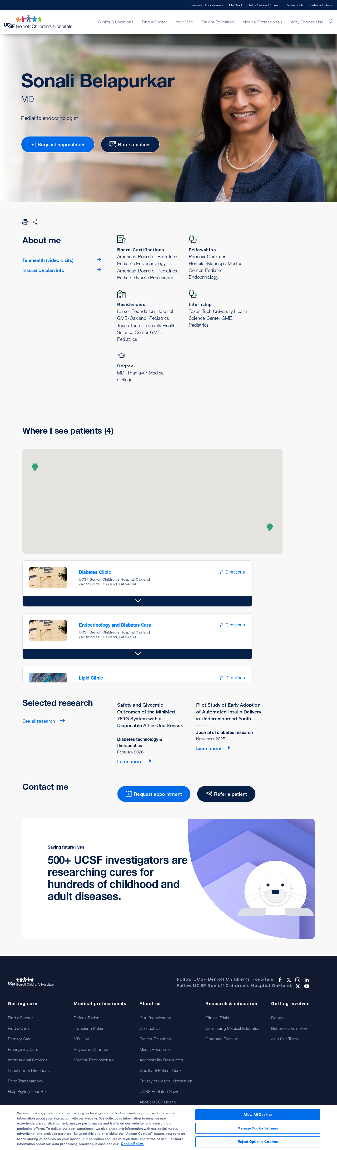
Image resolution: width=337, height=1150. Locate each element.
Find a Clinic (19, 1028)
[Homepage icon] (43, 22)
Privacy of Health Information (166, 1080)
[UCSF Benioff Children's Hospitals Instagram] (297, 980)
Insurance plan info (43, 270)
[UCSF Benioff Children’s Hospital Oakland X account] (297, 986)
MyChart (235, 5)
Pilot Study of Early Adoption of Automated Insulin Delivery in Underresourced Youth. (228, 711)
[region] (168, 1127)
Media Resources (156, 1049)
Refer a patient (134, 144)
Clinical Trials (217, 1017)
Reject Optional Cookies (258, 1141)
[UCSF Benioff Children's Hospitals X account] (288, 980)
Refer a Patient (321, 5)
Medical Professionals (94, 1059)
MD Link (81, 1038)
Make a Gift (296, 5)
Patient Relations (155, 1038)
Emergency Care (23, 1049)
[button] (35, 467)
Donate (278, 1017)
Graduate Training (221, 1038)
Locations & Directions (29, 1070)
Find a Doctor (20, 1017)
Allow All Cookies (258, 1114)
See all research (39, 721)
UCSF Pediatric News (159, 1091)
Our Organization (155, 1017)
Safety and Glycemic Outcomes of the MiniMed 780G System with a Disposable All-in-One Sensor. (150, 715)
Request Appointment (207, 5)
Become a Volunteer (289, 1028)
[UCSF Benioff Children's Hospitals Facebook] (279, 980)
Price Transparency (25, 1080)
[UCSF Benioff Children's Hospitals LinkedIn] (306, 980)
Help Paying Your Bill (27, 1091)
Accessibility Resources (161, 1059)
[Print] (25, 222)
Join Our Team (284, 1038)
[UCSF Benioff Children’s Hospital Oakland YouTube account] (306, 986)
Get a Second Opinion (264, 5)
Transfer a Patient (90, 1028)
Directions (235, 572)
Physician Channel (91, 1049)
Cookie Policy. (132, 1144)
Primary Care (19, 1038)
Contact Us (150, 1028)
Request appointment (62, 144)
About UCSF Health (158, 1102)
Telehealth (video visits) (47, 260)
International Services (27, 1059)
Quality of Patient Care (160, 1070)
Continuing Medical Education (233, 1028)
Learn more (129, 761)
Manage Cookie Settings (257, 1128)
